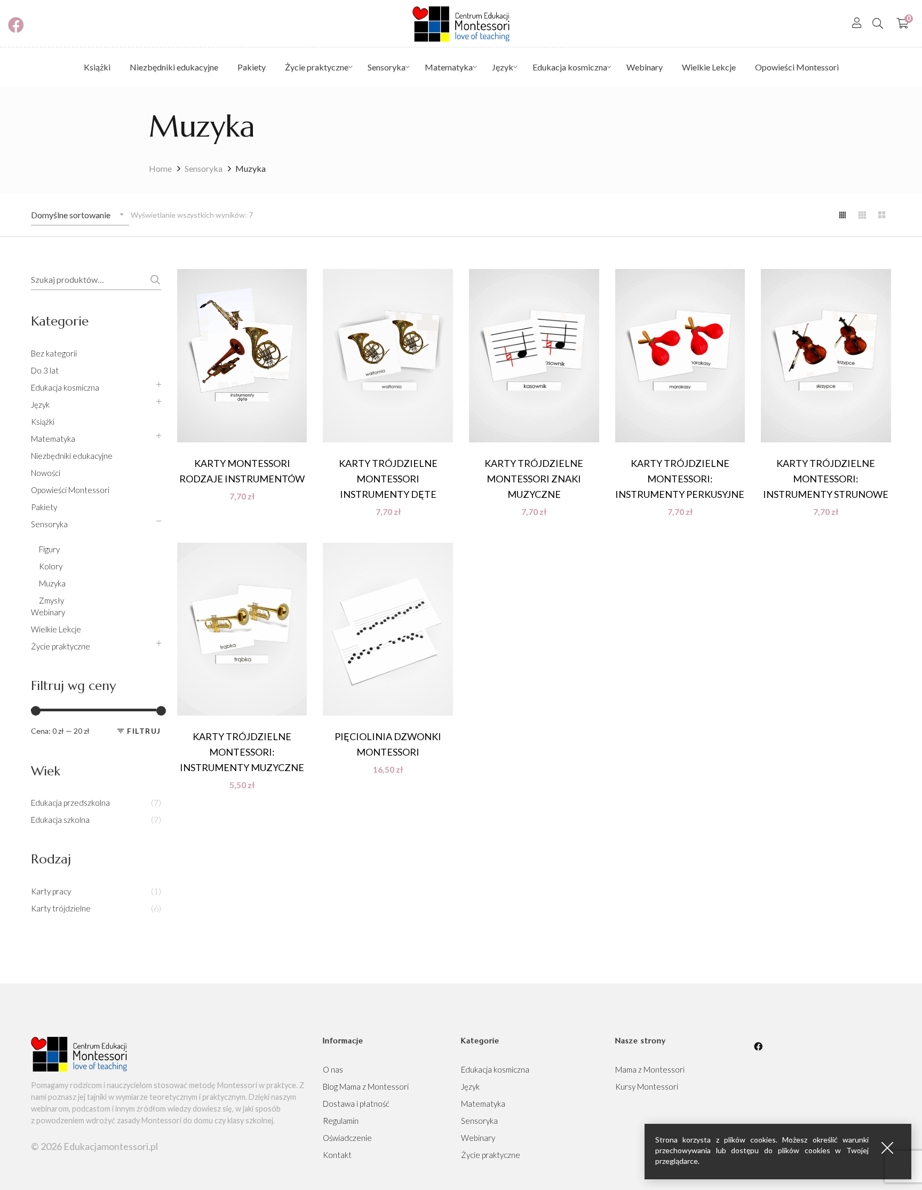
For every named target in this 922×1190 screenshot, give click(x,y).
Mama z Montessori (650, 1069)
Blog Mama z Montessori (366, 1086)
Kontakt (337, 1155)
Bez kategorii (54, 353)
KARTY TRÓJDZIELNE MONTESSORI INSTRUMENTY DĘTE (388, 478)
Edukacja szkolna (60, 819)
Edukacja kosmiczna (65, 387)
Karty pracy (51, 891)
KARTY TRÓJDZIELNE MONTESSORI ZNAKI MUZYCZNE (533, 478)
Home (160, 168)
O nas (333, 1069)
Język (40, 404)
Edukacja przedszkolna (70, 802)
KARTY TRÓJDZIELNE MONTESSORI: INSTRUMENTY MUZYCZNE (242, 752)
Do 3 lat (45, 370)
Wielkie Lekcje (56, 629)
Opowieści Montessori (70, 490)
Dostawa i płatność (356, 1103)
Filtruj (144, 730)
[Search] (877, 22)
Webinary (48, 612)
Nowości (45, 473)
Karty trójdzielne (61, 908)
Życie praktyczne (60, 646)
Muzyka (52, 583)
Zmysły (51, 600)
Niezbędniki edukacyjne (72, 456)
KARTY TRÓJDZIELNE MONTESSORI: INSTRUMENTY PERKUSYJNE (679, 478)
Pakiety (44, 507)
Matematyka (53, 438)
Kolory (50, 566)
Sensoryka (203, 168)
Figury (49, 549)
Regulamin (341, 1120)
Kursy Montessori (646, 1086)
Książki (42, 421)
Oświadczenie (347, 1138)
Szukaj (153, 279)
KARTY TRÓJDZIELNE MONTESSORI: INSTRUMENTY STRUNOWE (825, 478)
